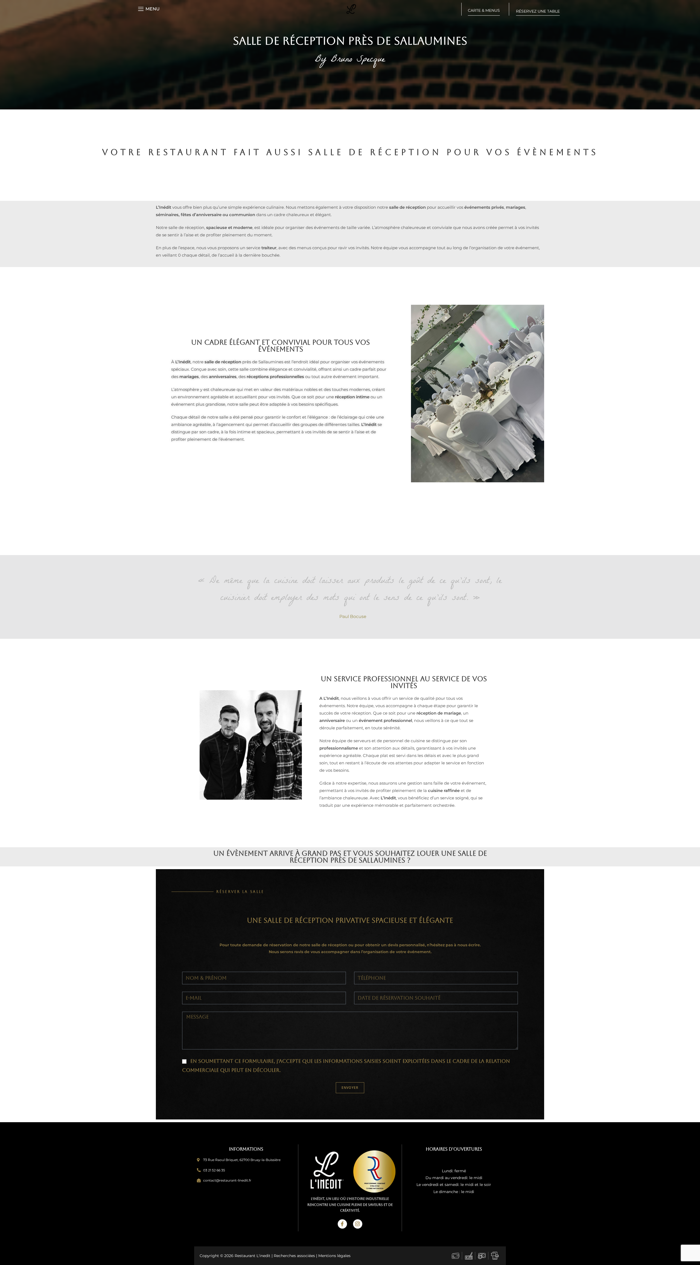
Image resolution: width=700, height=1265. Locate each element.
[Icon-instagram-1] (357, 1224)
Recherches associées (294, 1255)
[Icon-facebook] (342, 1224)
